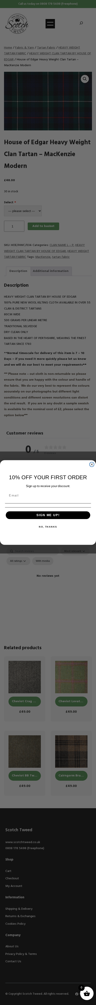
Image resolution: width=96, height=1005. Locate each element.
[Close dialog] (92, 464)
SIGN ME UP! (48, 515)
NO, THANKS (48, 526)
